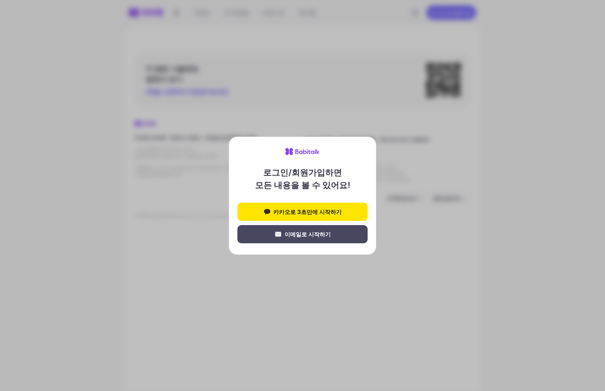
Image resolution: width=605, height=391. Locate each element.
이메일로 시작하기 (308, 234)
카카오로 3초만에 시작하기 (307, 211)
